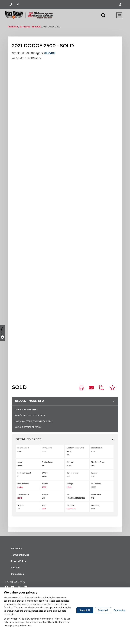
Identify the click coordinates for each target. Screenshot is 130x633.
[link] (81, 388)
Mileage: (70, 484)
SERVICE (36, 26)
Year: (44, 505)
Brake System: (96, 448)
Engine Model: (23, 448)
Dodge (20, 487)
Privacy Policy (18, 561)
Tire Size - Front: (98, 462)
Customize (119, 610)
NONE (19, 498)
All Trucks (24, 26)
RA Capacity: (96, 484)
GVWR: (45, 473)
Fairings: (70, 462)
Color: (19, 462)
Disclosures (17, 574)
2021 (44, 509)
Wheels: (20, 505)
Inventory (13, 26)
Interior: (94, 473)
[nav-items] (11, 4)
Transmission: (23, 495)
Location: (70, 505)
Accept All (84, 610)
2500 (44, 487)
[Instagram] (19, 587)
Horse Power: (72, 473)
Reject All (103, 610)
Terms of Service (20, 555)
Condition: (95, 505)
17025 (69, 487)
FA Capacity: (47, 448)
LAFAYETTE (71, 509)
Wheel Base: (96, 495)
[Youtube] (13, 587)
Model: (45, 484)
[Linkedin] (25, 587)
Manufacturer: (23, 484)
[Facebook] (6, 587)
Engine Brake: (47, 462)
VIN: (68, 495)
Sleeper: (45, 495)
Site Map (15, 567)
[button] (120, 4)
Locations (16, 548)
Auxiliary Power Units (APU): (75, 449)
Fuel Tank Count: (24, 473)
